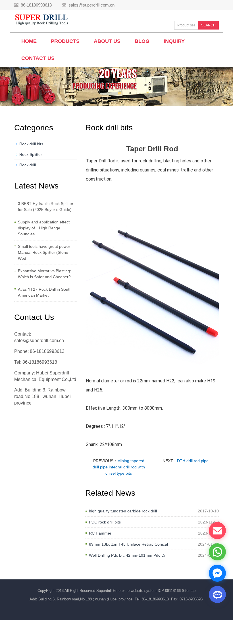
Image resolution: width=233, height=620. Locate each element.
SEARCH (208, 25)
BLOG (142, 41)
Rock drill (27, 165)
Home (29, 41)
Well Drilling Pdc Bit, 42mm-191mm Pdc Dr (127, 555)
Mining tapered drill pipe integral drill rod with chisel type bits (119, 467)
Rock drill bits (31, 144)
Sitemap (188, 590)
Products (65, 41)
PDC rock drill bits (105, 522)
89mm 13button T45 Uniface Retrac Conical (128, 544)
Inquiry (174, 41)
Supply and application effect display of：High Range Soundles (44, 228)
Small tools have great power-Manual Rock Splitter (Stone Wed (45, 252)
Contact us (38, 58)
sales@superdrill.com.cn (91, 5)
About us (107, 41)
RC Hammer (100, 533)
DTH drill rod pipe (193, 460)
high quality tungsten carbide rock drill (123, 511)
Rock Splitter (30, 154)
